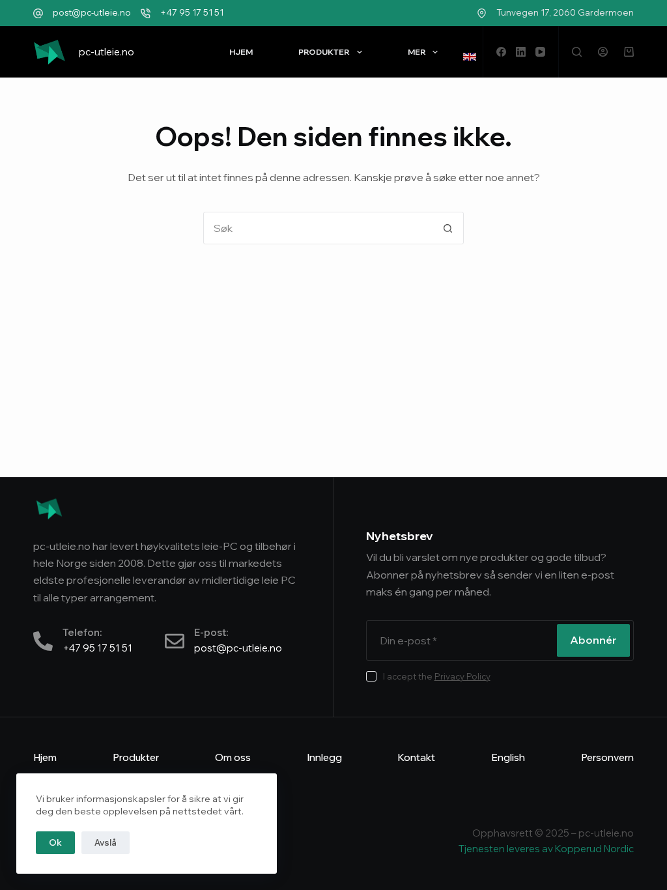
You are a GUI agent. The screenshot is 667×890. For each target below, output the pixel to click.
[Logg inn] (603, 52)
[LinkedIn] (521, 52)
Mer (417, 52)
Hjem (241, 52)
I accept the (436, 676)
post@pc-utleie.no (92, 12)
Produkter (324, 52)
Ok (55, 842)
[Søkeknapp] (447, 228)
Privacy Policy (462, 676)
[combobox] (318, 228)
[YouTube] (540, 52)
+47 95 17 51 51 (191, 12)
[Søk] (577, 52)
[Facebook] (501, 52)
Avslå (105, 842)
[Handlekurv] (629, 52)
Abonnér (593, 639)
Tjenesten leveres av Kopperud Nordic (546, 848)
